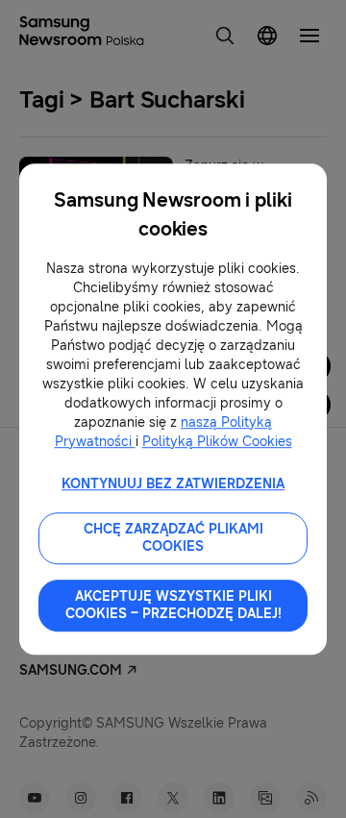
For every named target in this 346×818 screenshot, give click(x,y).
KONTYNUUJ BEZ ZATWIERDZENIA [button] (173, 484)
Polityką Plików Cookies (217, 442)
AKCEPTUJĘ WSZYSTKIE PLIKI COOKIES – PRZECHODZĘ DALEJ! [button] (173, 605)
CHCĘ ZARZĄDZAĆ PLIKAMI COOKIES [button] (173, 538)
